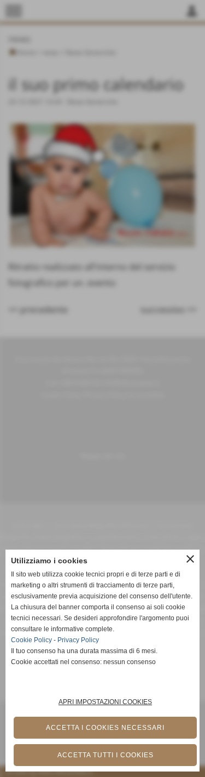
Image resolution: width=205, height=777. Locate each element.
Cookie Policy (31, 640)
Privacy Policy (78, 640)
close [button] (190, 558)
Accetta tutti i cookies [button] (105, 755)
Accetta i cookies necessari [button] (105, 728)
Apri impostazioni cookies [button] (105, 702)
